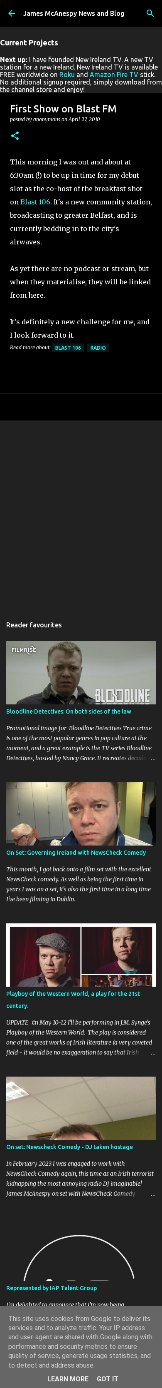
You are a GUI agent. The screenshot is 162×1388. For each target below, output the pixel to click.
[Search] (150, 13)
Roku (67, 74)
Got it (107, 1379)
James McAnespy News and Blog (73, 13)
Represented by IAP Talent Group (51, 1288)
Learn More (67, 1379)
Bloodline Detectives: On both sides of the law (68, 711)
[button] (15, 136)
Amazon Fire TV (114, 74)
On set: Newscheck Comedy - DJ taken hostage (69, 1147)
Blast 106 (35, 202)
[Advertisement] (81, 514)
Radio (98, 348)
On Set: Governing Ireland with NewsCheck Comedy (76, 852)
